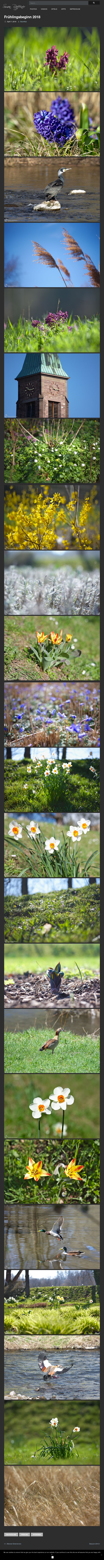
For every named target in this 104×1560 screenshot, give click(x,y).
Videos (44, 9)
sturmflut (23, 21)
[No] (101, 1555)
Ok (52, 1557)
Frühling (24, 1535)
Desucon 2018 (94, 1544)
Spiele (54, 9)
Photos (33, 9)
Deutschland (11, 1535)
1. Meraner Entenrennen (13, 1544)
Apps (63, 9)
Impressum (75, 9)
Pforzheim (37, 1535)
